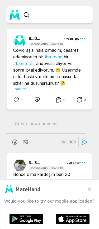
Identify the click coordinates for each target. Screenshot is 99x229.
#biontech (23, 63)
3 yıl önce (72, 163)
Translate (20, 89)
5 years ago (71, 38)
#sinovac (53, 56)
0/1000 (68, 141)
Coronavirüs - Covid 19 (46, 44)
